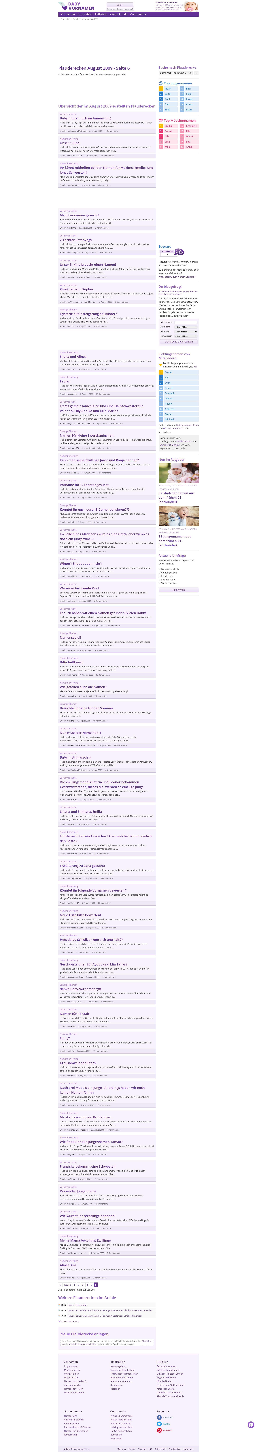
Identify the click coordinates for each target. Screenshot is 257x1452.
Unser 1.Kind (70, 143)
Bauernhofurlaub (170, 569)
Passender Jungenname (78, 1191)
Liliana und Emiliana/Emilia (81, 811)
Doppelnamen (71, 1377)
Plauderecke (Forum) (121, 1419)
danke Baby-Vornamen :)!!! (80, 989)
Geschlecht (165, 326)
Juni (99, 1310)
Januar (71, 1305)
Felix (188, 93)
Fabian (65, 381)
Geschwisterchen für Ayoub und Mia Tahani (93, 964)
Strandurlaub (168, 579)
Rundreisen (167, 576)
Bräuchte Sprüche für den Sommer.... (88, 708)
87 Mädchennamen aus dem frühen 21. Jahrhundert (177, 497)
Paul (167, 99)
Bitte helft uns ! (71, 662)
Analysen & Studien (74, 1419)
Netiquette (116, 1438)
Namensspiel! (70, 637)
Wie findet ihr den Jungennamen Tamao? (91, 1141)
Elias (167, 109)
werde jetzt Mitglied (170, 444)
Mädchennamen (72, 1370)
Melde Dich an (184, 441)
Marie (189, 136)
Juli (103, 1310)
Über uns (121, 1449)
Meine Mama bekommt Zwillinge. (86, 1240)
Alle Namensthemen (121, 1381)
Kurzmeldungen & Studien (77, 1427)
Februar (78, 1305)
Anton (189, 104)
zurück (67, 1284)
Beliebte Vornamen (166, 1366)
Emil (188, 88)
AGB (150, 1449)
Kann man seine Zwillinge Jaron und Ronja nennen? (99, 460)
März (85, 1305)
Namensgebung (119, 1366)
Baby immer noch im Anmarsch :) (85, 118)
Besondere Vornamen (122, 1377)
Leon (168, 93)
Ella (188, 131)
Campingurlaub (169, 572)
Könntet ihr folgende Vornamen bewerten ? (93, 890)
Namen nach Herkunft (75, 1381)
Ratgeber (115, 1388)
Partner (131, 1449)
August (109, 1310)
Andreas (169, 409)
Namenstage (70, 1415)
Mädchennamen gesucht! (79, 215)
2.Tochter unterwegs (76, 240)
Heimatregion (166, 336)
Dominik (170, 393)
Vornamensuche (72, 1385)
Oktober (127, 1310)
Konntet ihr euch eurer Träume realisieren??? (94, 509)
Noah (168, 88)
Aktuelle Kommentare (122, 1415)
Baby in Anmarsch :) (75, 757)
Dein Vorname (166, 322)
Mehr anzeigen (70, 1321)
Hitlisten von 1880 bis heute (171, 1385)
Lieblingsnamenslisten (187, 425)
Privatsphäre (174, 1449)
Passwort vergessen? (125, 9)
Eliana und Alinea (73, 356)
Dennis (169, 398)
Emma (168, 131)
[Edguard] (171, 257)
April (90, 1310)
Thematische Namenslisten (124, 1373)
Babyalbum (116, 1434)
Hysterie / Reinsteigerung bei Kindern (88, 313)
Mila (167, 146)
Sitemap (141, 1449)
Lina (167, 141)
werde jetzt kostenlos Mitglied (82, 1344)
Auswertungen (71, 1423)
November (137, 1310)
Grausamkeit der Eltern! (78, 1063)
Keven (168, 403)
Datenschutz (160, 1449)
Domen (169, 388)
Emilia (168, 125)
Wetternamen (71, 1434)
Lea (188, 141)
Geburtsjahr (165, 331)
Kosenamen (117, 1385)
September (118, 1310)
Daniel (168, 372)
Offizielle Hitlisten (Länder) (170, 1373)
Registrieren (111, 9)
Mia (167, 136)
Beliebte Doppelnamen (168, 1370)
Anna (189, 146)
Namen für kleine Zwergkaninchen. (87, 435)
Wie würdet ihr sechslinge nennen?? (87, 1216)
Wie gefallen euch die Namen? (83, 687)
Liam (189, 109)
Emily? (65, 1038)
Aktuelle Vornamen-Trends (170, 1396)
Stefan (168, 414)
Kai (195, 366)
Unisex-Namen (71, 1373)
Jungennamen (71, 1366)
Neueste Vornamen (74, 1392)
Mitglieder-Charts (165, 1388)
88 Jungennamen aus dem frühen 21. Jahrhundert (175, 540)
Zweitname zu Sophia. (77, 289)
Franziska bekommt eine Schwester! (88, 1166)
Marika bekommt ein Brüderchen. (86, 1117)
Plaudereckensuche (120, 1423)
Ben (167, 104)
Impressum (188, 1449)
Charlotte (191, 125)
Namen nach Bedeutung (123, 1370)
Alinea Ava (68, 1265)
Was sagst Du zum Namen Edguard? (177, 276)
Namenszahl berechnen (76, 1430)
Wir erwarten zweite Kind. (80, 588)
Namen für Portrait (74, 1013)
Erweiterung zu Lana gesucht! (82, 865)
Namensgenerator (73, 1388)
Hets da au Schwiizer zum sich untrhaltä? (91, 939)
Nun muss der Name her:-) (80, 732)
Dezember (147, 1310)
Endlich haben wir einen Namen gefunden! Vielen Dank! (103, 613)
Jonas (189, 99)
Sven (167, 382)
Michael (169, 419)
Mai (95, 1310)
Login (120, 5)
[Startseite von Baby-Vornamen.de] (76, 9)
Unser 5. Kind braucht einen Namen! (88, 264)
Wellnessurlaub (169, 583)
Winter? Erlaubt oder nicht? (81, 563)
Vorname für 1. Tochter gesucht (84, 484)
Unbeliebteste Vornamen (169, 1392)
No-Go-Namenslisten (173, 428)
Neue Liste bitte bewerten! (80, 915)
